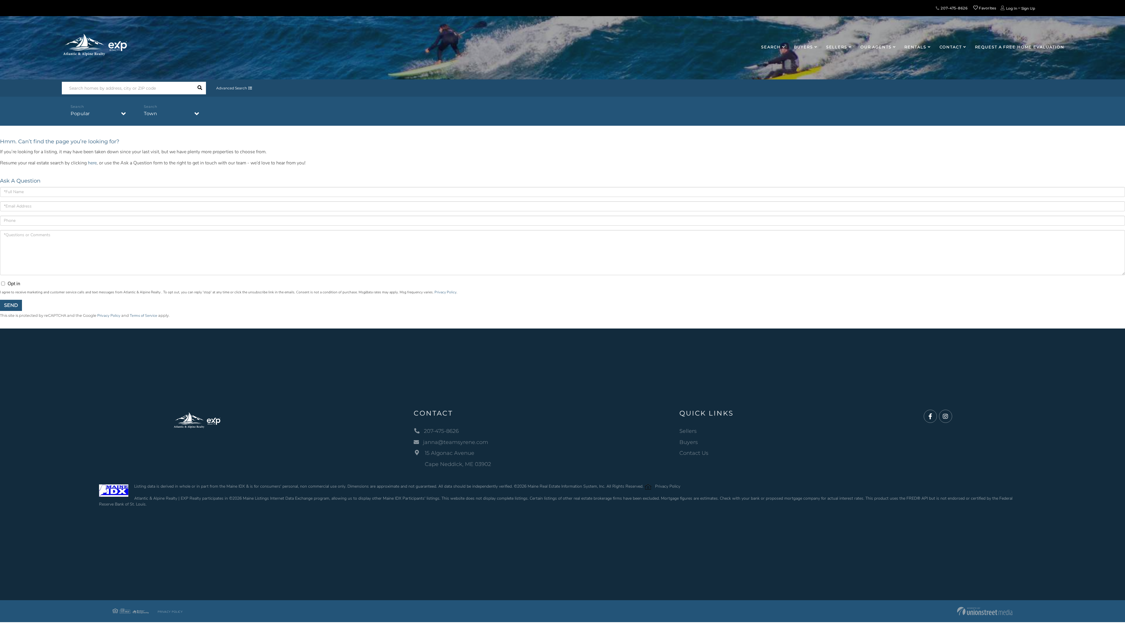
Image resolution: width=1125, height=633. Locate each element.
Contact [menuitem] (951, 47)
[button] (199, 88)
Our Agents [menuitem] (876, 47)
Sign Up (1028, 8)
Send (11, 305)
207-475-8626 (953, 8)
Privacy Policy (445, 292)
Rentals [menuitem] (915, 47)
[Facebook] (930, 416)
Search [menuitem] (770, 47)
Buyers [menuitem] (803, 47)
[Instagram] (945, 416)
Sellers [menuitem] (836, 47)
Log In (1011, 8)
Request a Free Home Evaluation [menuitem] (1019, 47)
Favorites (987, 8)
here (92, 163)
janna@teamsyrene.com (455, 442)
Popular (80, 113)
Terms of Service (143, 315)
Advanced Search (231, 88)
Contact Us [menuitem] (693, 453)
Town (150, 113)
